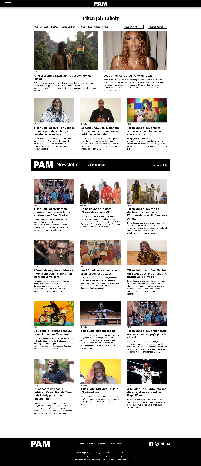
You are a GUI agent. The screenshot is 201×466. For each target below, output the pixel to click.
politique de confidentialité (100, 457)
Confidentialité (86, 444)
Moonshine (121, 453)
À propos (102, 444)
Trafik (107, 453)
